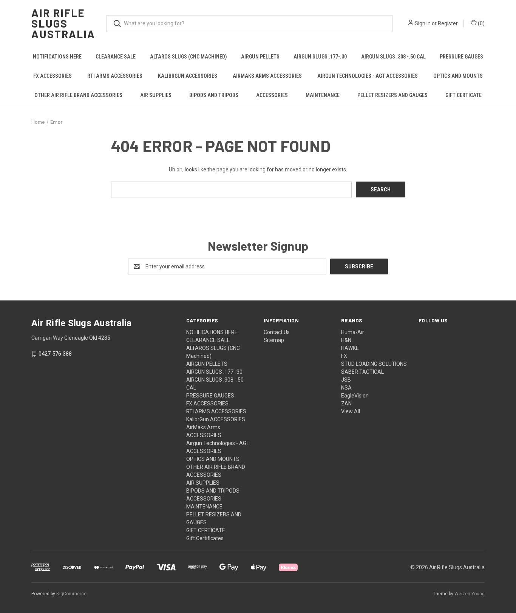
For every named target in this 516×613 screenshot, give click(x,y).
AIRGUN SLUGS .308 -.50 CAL (393, 57)
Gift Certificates (205, 538)
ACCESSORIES (272, 95)
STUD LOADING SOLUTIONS (374, 364)
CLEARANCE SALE (116, 57)
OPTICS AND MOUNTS (458, 76)
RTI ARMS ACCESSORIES (114, 76)
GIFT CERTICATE (463, 95)
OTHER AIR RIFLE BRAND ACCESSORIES (78, 95)
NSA (346, 388)
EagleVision (355, 396)
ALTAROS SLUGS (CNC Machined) (188, 57)
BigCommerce (71, 593)
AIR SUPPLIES (155, 95)
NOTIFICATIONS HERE (57, 57)
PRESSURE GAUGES (461, 57)
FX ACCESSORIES (52, 76)
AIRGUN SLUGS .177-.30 (320, 57)
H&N (346, 340)
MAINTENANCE (323, 95)
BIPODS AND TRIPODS (213, 95)
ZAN (346, 403)
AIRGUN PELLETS (260, 57)
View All (350, 411)
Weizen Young (469, 593)
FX (344, 356)
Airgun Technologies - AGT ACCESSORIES (367, 76)
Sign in (423, 23)
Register (448, 23)
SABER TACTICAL (362, 372)
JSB (346, 380)
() (481, 23)
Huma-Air (352, 332)
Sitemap (274, 340)
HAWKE (350, 348)
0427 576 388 (55, 354)
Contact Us (277, 332)
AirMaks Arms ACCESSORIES (267, 76)
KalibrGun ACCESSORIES (187, 76)
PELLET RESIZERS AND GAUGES (392, 95)
